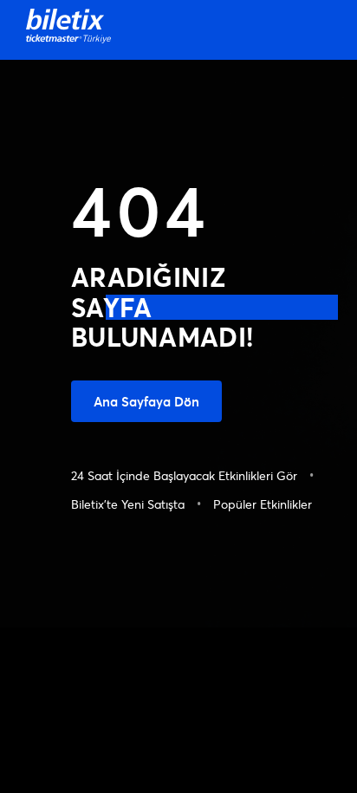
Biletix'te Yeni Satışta (128, 504)
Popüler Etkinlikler (262, 504)
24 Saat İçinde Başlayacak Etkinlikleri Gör (184, 475)
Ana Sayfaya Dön (146, 401)
